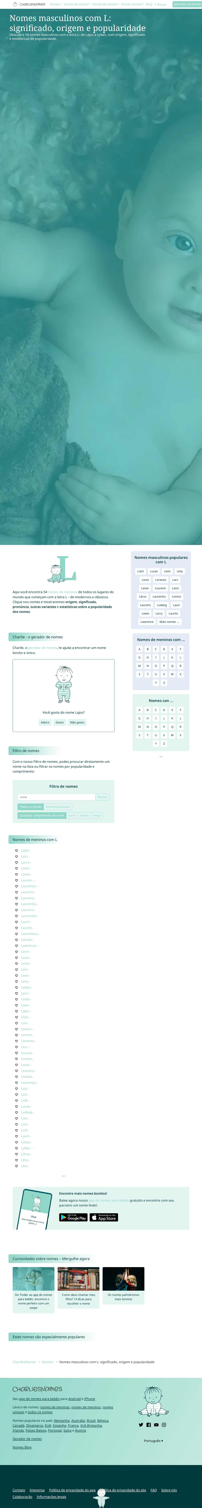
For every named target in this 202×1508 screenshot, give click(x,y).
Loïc (24, 1088)
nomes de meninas (55, 1407)
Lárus (25, 1154)
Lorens (26, 1058)
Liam (25, 1005)
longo (97, 815)
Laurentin (28, 916)
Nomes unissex (131, 4)
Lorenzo (27, 1041)
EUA (48, 1425)
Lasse (25, 874)
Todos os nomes (31, 807)
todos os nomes (40, 1412)
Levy (24, 981)
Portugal (55, 1430)
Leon (25, 951)
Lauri (25, 921)
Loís (24, 1094)
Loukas (26, 1076)
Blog (149, 4)
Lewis (25, 999)
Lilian (25, 1011)
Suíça (67, 1430)
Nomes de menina (76, 4)
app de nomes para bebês (109, 1200)
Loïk (24, 1100)
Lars (24, 856)
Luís (24, 1130)
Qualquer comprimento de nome (42, 815)
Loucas (26, 1053)
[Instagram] (164, 1424)
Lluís (24, 1017)
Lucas (25, 1106)
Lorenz (26, 1035)
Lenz (24, 993)
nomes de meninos (62, 592)
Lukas (25, 1142)
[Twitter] (141, 1424)
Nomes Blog (22, 1447)
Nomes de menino (104, 4)
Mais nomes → (170, 622)
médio (84, 815)
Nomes (55, 4)
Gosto (60, 722)
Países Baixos (36, 1430)
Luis (24, 1118)
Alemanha (62, 1420)
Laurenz (27, 910)
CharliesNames (24, 1362)
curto (72, 815)
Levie (25, 963)
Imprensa (37, 1490)
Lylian (25, 1148)
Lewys (26, 987)
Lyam (25, 1136)
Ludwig (26, 1112)
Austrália (78, 1420)
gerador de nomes (42, 647)
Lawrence (28, 945)
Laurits (26, 927)
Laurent (27, 892)
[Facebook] (148, 1424)
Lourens (27, 1070)
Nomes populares (58, 807)
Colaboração (22, 1496)
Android (74, 1398)
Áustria (80, 1430)
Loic (24, 1023)
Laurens (27, 898)
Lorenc (26, 1029)
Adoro (45, 722)
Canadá (18, 1425)
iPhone (89, 1398)
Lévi (24, 1166)
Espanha (59, 1425)
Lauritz (26, 939)
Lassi (25, 868)
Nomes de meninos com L (35, 839)
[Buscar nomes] (155, 4)
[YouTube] (156, 1424)
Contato (19, 1490)
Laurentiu (28, 904)
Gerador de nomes (27, 1438)
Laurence (28, 886)
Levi (24, 969)
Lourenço (28, 1082)
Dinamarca (34, 1425)
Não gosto (77, 722)
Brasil (91, 1420)
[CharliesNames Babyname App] (30, 4)
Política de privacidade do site (123, 1490)
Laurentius (29, 933)
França (73, 1425)
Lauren (26, 880)
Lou (24, 1047)
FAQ (154, 1490)
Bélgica (102, 1420)
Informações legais (51, 1496)
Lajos (25, 850)
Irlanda (18, 1430)
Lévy (24, 1160)
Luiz (24, 1124)
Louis (25, 1064)
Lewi (24, 975)
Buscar (102, 797)
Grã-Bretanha (91, 1425)
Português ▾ (153, 1440)
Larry (25, 862)
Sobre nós (169, 1490)
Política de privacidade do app (72, 1490)
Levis (25, 957)
